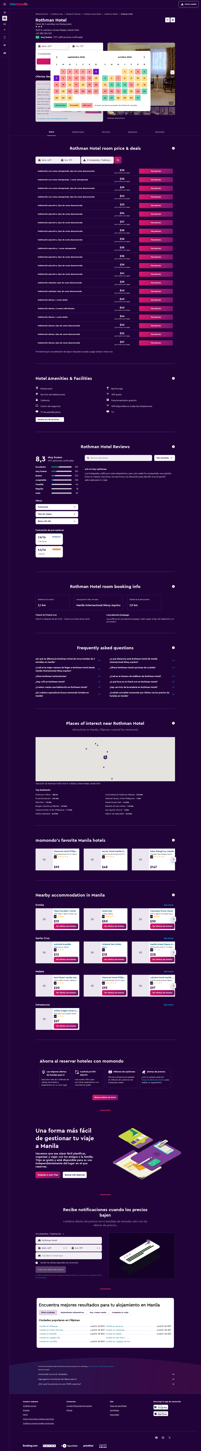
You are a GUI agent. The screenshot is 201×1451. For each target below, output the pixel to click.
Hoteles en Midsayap (48, 1326)
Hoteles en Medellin (48, 1334)
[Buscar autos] (4, 24)
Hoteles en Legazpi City (49, 1338)
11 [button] (83, 78)
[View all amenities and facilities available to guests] (173, 378)
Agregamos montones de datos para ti (57, 1379)
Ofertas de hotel (42, 14)
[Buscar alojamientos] (4, 18)
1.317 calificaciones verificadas (68, 37)
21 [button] (57, 91)
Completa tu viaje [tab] (120, 1312)
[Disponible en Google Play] (160, 1407)
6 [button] (96, 72)
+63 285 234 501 (44, 33)
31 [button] (138, 98)
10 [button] (76, 78)
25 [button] (83, 91)
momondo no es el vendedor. (53, 1374)
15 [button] (63, 85)
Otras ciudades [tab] (48, 1312)
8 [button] (63, 78)
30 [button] (70, 98)
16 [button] (70, 85)
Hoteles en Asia (57, 14)
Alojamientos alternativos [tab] (72, 1312)
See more (168, 905)
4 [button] (83, 72)
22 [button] (63, 91)
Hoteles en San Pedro (115, 1338)
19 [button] (89, 85)
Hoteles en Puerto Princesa (51, 1330)
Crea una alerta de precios (153, 1080)
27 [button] (96, 91)
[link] (66, 926)
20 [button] (96, 85)
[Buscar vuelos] (4, 12)
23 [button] (70, 91)
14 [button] (57, 85)
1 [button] (63, 72)
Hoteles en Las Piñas (48, 1342)
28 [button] (56, 98)
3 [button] (76, 72)
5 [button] (89, 72)
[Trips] (4, 45)
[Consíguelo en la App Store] (160, 1413)
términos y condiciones (79, 1275)
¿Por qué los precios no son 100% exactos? (59, 1384)
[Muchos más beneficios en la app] (4, 37)
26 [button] (89, 91)
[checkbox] (49, 539)
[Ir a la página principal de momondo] (19, 4)
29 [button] (63, 98)
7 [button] (56, 78)
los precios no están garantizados (101, 1366)
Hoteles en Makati (113, 1334)
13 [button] (96, 78)
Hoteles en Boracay (114, 1326)
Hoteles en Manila (111, 14)
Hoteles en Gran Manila (92, 14)
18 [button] (83, 85)
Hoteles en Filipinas (73, 14)
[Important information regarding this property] (173, 587)
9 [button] (69, 78)
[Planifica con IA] (4, 29)
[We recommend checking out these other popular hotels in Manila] (173, 840)
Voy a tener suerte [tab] (98, 1312)
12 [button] (89, 78)
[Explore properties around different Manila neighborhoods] (173, 895)
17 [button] (76, 85)
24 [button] (76, 91)
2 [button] (69, 72)
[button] (5, 4)
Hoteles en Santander (115, 1330)
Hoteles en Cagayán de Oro (118, 1342)
